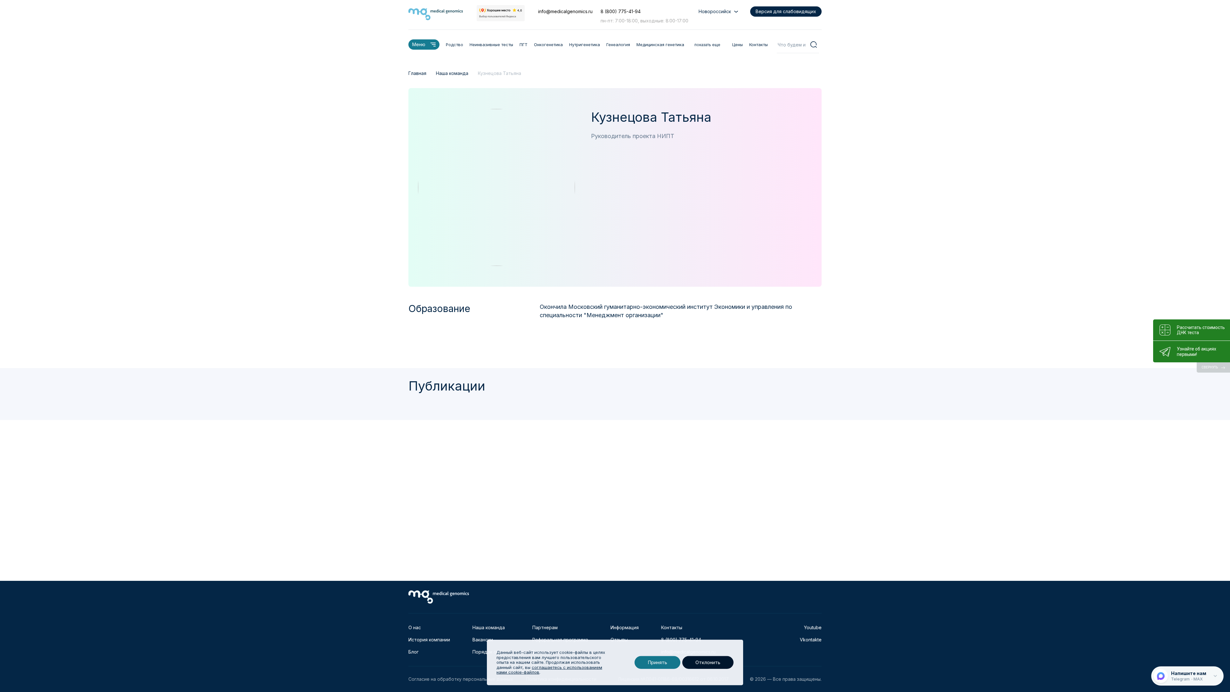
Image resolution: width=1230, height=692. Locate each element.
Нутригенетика (584, 44)
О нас (414, 627)
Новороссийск (715, 11)
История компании (429, 639)
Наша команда (488, 627)
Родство (454, 44)
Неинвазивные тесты (491, 44)
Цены (737, 44)
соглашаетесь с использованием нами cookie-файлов (549, 670)
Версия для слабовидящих (786, 11)
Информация (625, 627)
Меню (418, 44)
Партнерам (545, 627)
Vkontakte (811, 639)
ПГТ (524, 44)
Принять (657, 662)
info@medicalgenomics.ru (565, 11)
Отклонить (707, 662)
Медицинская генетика (660, 44)
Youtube (813, 627)
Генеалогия (618, 44)
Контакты (758, 44)
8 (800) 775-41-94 (621, 11)
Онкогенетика (548, 44)
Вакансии (482, 639)
